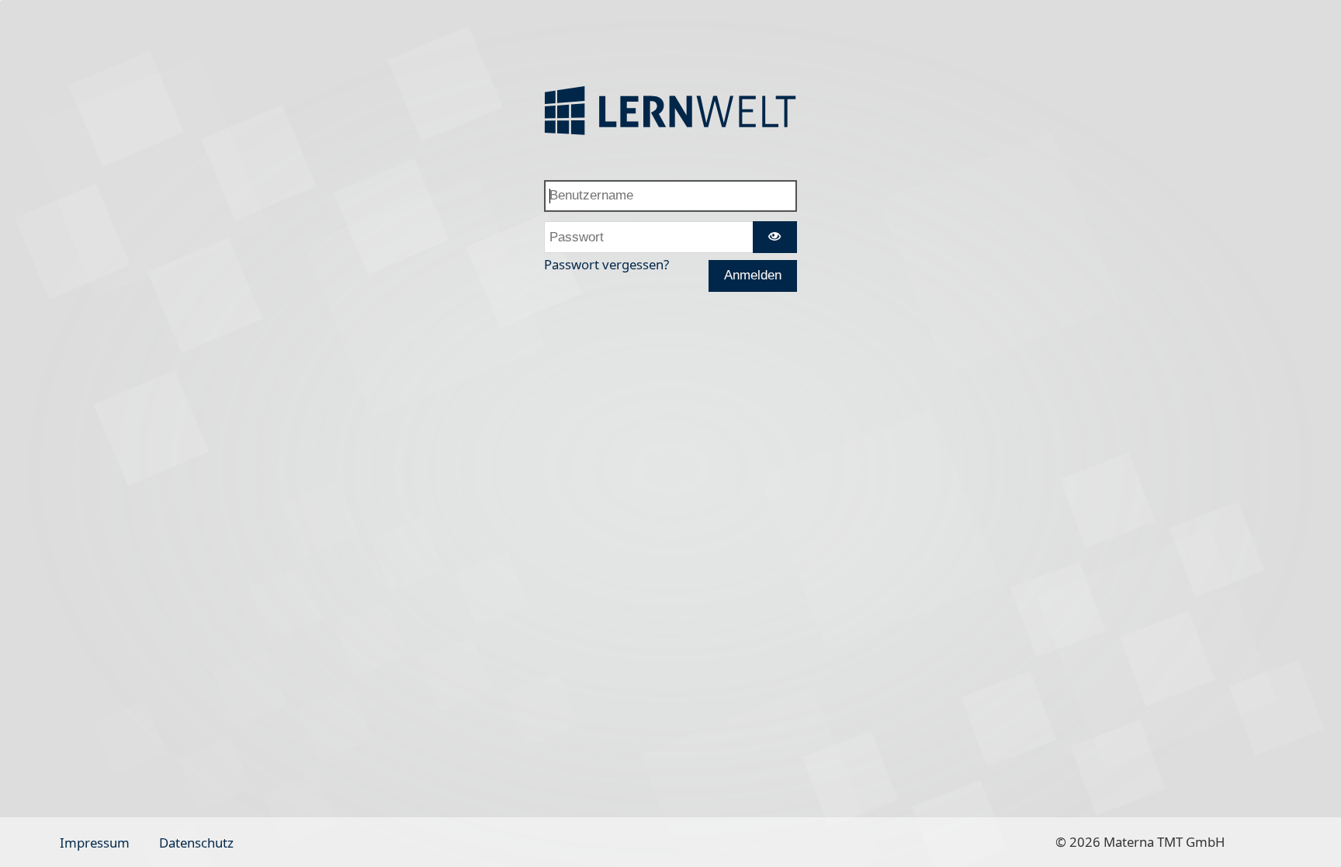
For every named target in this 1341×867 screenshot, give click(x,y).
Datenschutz (196, 842)
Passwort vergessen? (606, 264)
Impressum (95, 842)
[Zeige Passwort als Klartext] (775, 237)
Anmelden (752, 275)
